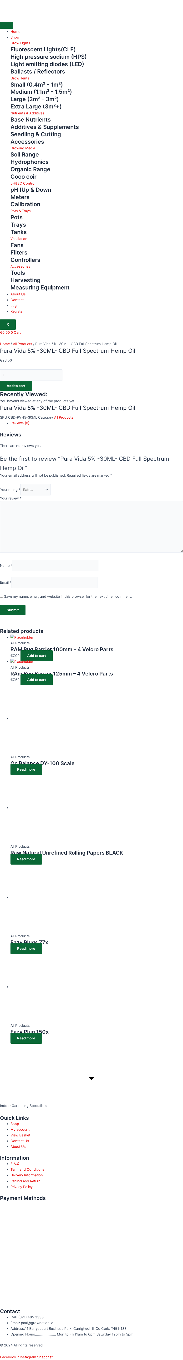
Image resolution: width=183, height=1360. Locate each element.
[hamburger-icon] (6, 25)
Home (15, 31)
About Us (18, 294)
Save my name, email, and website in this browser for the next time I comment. (68, 596)
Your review (10, 498)
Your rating (10, 490)
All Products (22, 344)
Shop (14, 37)
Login (15, 305)
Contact (17, 300)
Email (5, 582)
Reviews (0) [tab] (19, 423)
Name (6, 565)
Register (17, 311)
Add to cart (16, 386)
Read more (26, 769)
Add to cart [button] (36, 656)
